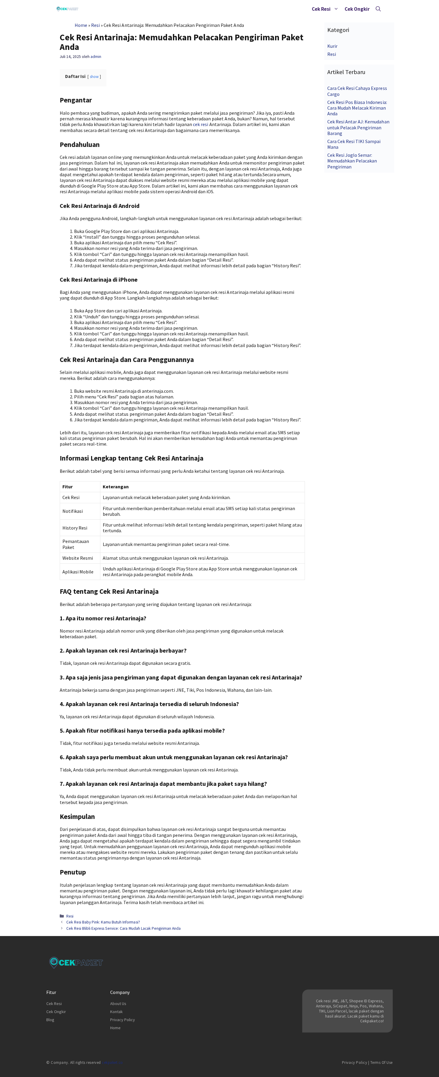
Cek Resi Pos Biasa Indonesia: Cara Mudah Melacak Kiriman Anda (357, 107)
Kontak (116, 1011)
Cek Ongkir (357, 9)
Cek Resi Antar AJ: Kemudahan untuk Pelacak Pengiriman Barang (358, 127)
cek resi (200, 124)
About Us (118, 1003)
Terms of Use (381, 1062)
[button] (336, 9)
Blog (50, 1019)
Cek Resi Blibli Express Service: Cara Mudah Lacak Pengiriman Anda (123, 928)
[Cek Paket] (67, 9)
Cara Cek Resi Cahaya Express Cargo (357, 91)
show (94, 76)
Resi (95, 25)
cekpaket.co (112, 1062)
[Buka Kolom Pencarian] (378, 9)
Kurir (332, 46)
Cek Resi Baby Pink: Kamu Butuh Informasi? (103, 922)
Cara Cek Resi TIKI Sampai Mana (354, 144)
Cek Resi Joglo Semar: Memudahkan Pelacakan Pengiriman (352, 160)
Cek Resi (321, 9)
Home (81, 25)
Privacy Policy (122, 1019)
